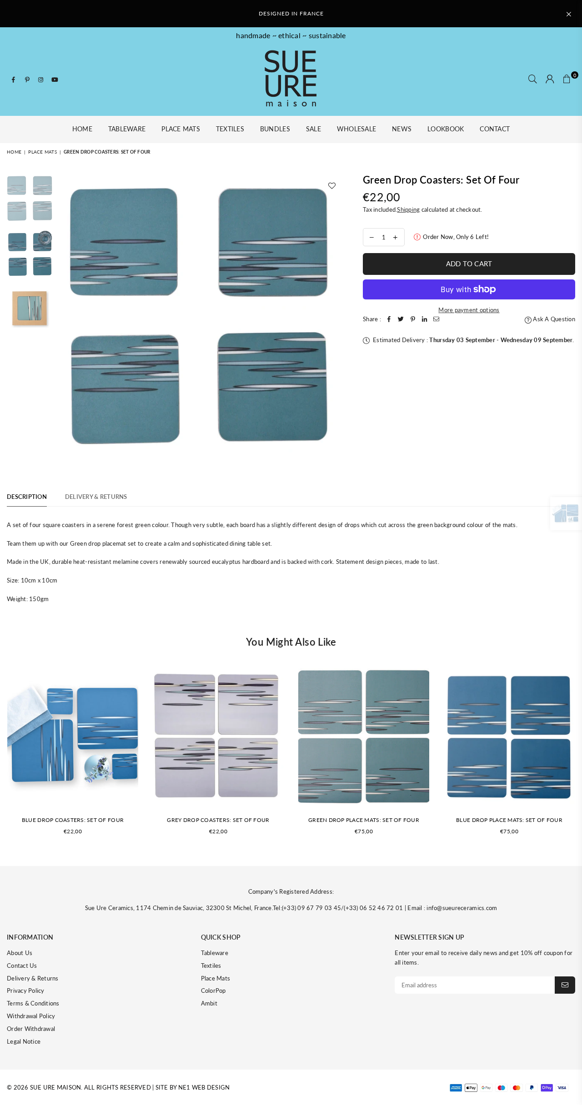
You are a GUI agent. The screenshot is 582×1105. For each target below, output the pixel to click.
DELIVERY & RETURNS (96, 496)
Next (334, 321)
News (401, 129)
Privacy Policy (26, 990)
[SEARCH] (532, 79)
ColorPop (213, 990)
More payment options (468, 310)
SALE (313, 129)
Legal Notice (23, 1041)
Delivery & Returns (33, 978)
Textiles (230, 129)
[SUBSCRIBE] (565, 985)
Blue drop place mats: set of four (509, 819)
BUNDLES (275, 129)
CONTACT (495, 129)
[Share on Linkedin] (425, 319)
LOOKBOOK (445, 129)
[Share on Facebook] (389, 319)
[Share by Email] (436, 319)
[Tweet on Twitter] (401, 319)
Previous (65, 321)
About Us (19, 952)
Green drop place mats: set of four (363, 819)
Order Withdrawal (31, 1028)
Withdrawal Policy (31, 1016)
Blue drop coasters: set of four (73, 819)
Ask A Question (553, 319)
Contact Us (22, 965)
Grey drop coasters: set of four (218, 819)
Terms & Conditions (33, 1003)
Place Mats (180, 129)
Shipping (408, 209)
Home (82, 129)
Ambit (209, 1003)
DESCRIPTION (27, 496)
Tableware (127, 129)
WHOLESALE (356, 129)
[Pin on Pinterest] (413, 319)
